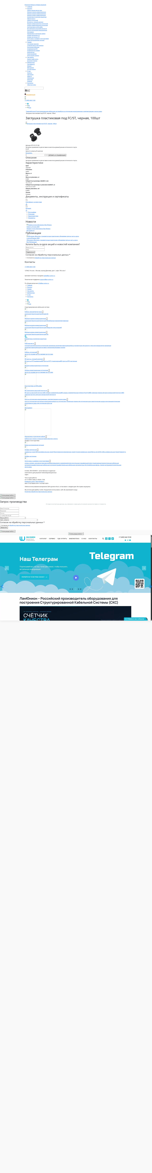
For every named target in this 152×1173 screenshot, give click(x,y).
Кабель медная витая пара (34, 10)
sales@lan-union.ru (49, 276)
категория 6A (44, 321)
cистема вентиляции (45, 463)
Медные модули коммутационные (36, 13)
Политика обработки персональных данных (38, 492)
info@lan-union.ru (43, 283)
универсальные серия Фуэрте (49, 452)
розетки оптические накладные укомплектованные (52, 345)
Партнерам (30, 74)
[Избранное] (25, 96)
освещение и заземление (60, 463)
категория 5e (29, 314)
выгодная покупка (32, 61)
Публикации (30, 78)
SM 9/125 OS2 (29, 354)
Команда (29, 81)
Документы (31, 218)
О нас (29, 71)
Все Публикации (32, 242)
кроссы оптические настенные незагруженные (39, 401)
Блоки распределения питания (35, 40)
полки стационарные (94, 463)
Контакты (30, 83)
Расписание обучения (33, 47)
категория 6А (44, 314)
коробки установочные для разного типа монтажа (83, 345)
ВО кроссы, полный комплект (35, 22)
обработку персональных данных (45, 258)
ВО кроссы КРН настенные (68, 361)
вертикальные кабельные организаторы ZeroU (73, 465)
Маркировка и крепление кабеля (36, 33)
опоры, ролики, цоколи (32, 463)
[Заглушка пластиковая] (41, 123)
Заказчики (30, 79)
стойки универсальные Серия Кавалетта (113, 452)
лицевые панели (60, 347)
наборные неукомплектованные (58, 321)
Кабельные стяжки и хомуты (33, 439)
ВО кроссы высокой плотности (34, 393)
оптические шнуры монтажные (103, 401)
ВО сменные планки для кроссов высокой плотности (106, 393)
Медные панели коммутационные (36, 12)
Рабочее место (31, 18)
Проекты (29, 73)
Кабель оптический (32, 20)
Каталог (29, 8)
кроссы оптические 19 (61, 401)
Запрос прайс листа (32, 59)
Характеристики (33, 216)
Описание (31, 214)
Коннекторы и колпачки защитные (36, 17)
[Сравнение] (25, 98)
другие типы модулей (55, 327)
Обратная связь (31, 85)
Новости (29, 76)
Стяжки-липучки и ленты (50, 439)
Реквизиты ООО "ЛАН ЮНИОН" (34, 481)
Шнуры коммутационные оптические (37, 25)
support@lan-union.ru (46, 279)
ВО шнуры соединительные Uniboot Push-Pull (75, 393)
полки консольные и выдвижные (78, 463)
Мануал (29, 66)
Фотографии (32, 212)
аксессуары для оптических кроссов (41, 403)
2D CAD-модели (31, 69)
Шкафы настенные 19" (33, 37)
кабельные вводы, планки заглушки (99, 465)
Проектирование (31, 54)
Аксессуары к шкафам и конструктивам (38, 38)
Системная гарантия (33, 44)
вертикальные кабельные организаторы (46, 465)
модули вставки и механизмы (46, 347)
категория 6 (36, 314)
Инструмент (30, 32)
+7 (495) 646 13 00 (30, 100)
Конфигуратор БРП (32, 49)
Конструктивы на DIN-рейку (35, 27)
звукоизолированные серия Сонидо (69, 452)
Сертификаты (31, 64)
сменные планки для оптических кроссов (80, 401)
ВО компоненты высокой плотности (37, 28)
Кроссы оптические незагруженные (37, 30)
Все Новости (30, 230)
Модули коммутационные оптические (37, 23)
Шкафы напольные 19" (33, 35)
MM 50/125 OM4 (48, 354)
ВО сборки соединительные (52, 393)
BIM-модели (30, 67)
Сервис (29, 42)
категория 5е (29, 321)
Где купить (30, 57)
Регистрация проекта (33, 55)
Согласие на (41, 258)
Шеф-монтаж (30, 52)
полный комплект (30, 345)
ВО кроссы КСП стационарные (51, 361)
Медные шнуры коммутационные (36, 15)
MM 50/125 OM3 (38, 354)
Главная (29, 7)
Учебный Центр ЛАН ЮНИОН (35, 45)
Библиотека (31, 62)
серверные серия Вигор (32, 452)
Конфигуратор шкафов (33, 50)
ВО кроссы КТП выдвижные (33, 361)
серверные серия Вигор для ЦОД (90, 452)
